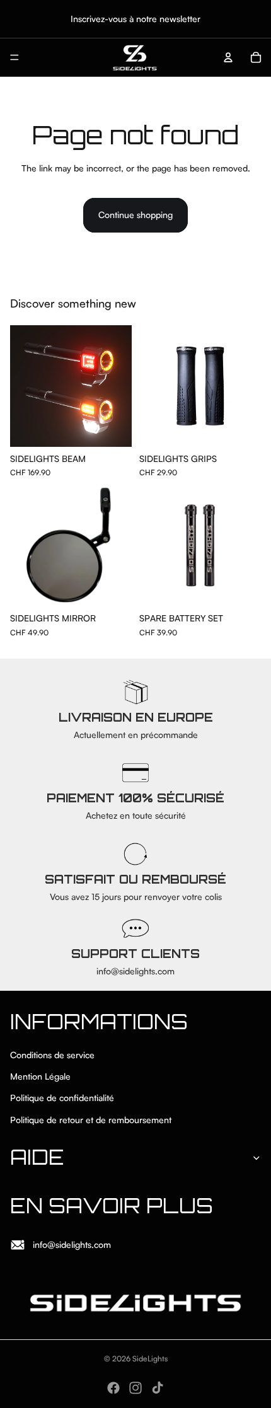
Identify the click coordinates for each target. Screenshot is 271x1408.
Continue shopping (135, 214)
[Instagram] (135, 1387)
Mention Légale (40, 1076)
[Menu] (14, 57)
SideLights (150, 1358)
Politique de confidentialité (62, 1098)
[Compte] (228, 57)
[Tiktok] (157, 1387)
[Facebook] (113, 1387)
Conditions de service (52, 1054)
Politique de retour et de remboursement (90, 1119)
